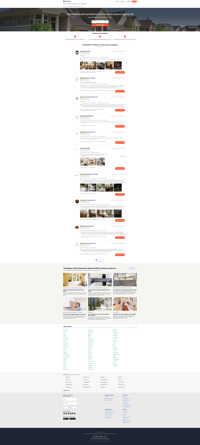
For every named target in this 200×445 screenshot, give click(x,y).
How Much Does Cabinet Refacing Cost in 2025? (125, 290)
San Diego (65, 344)
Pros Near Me (125, 403)
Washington (65, 354)
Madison (114, 363)
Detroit (89, 337)
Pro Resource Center (108, 414)
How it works (125, 410)
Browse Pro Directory (108, 398)
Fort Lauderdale (66, 356)
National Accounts (108, 417)
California (97, 436)
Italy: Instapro (100, 433)
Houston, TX (85, 379)
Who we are (125, 412)
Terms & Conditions (106, 438)
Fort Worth (115, 348)
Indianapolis (65, 369)
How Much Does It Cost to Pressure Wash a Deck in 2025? (98, 315)
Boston (89, 335)
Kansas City (90, 344)
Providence (115, 337)
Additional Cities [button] (66, 390)
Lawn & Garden (74, 3)
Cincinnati (90, 363)
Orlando (65, 361)
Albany (89, 350)
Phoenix (65, 331)
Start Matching (100, 25)
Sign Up (134, 1)
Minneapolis (90, 341)
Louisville (90, 329)
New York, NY (121, 382)
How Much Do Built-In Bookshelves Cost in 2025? (73, 290)
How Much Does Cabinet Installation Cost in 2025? (99, 290)
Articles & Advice (84, 3)
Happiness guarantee (127, 420)
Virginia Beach (116, 359)
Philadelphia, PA (69, 384)
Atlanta (64, 365)
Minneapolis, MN (86, 382)
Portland (115, 329)
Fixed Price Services (108, 400)
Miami (64, 359)
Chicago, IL (103, 377)
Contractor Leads (108, 415)
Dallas (114, 344)
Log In (128, 1)
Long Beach (65, 337)
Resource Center (126, 400)
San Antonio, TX (121, 384)
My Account (125, 396)
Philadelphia (115, 333)
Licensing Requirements (127, 406)
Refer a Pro (125, 401)
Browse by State (76, 374)
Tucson (64, 333)
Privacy (94, 436)
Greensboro (90, 358)
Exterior (68, 3)
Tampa (64, 363)
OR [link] (67, 6)
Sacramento (65, 343)
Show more (123, 106)
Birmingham (65, 329)
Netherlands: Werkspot (107, 433)
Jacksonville (65, 358)
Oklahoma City (91, 369)
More (79, 3)
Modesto (65, 341)
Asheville (90, 354)
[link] (100, 52)
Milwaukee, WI (69, 382)
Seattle (114, 361)
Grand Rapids (91, 339)
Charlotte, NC (86, 377)
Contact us (125, 419)
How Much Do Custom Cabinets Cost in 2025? (124, 314)
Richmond (115, 358)
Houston (114, 350)
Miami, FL (120, 379)
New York (90, 352)
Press (124, 415)
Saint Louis (90, 346)
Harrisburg (115, 331)
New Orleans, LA (104, 382)
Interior (64, 3)
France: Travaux (86, 433)
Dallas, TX (120, 377)
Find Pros (106, 396)
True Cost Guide (126, 398)
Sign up (70, 407)
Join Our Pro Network (109, 412)
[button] (84, 65)
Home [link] (64, 6)
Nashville (115, 341)
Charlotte (90, 356)
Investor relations (126, 417)
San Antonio (115, 352)
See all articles (132, 268)
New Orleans (90, 331)
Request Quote (120, 72)
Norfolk (114, 356)
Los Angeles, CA (104, 379)
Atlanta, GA (68, 377)
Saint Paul (90, 343)
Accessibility (105, 437)
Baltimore (90, 333)
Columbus (90, 367)
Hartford (65, 352)
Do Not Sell (101, 436)
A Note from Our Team (127, 405)
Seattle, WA (103, 387)
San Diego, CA (69, 387)
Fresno (64, 335)
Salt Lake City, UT (104, 384)
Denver (64, 350)
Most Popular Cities (67, 374)
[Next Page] (111, 259)
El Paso (114, 346)
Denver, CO (68, 379)
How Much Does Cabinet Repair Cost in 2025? (74, 314)
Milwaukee (115, 365)
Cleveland (90, 365)
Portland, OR (86, 384)
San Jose (65, 348)
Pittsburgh (115, 335)
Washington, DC (121, 387)
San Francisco (66, 346)
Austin (114, 343)
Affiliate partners (126, 422)
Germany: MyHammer (93, 433)
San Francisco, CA (87, 387)
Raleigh (89, 359)
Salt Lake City (116, 354)
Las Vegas (90, 348)
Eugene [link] (70, 6)
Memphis (115, 339)
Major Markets (67, 326)
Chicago (65, 367)
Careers (124, 414)
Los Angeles (65, 339)
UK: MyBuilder (114, 433)
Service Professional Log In (109, 410)
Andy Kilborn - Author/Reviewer (69, 312)
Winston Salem (91, 361)
